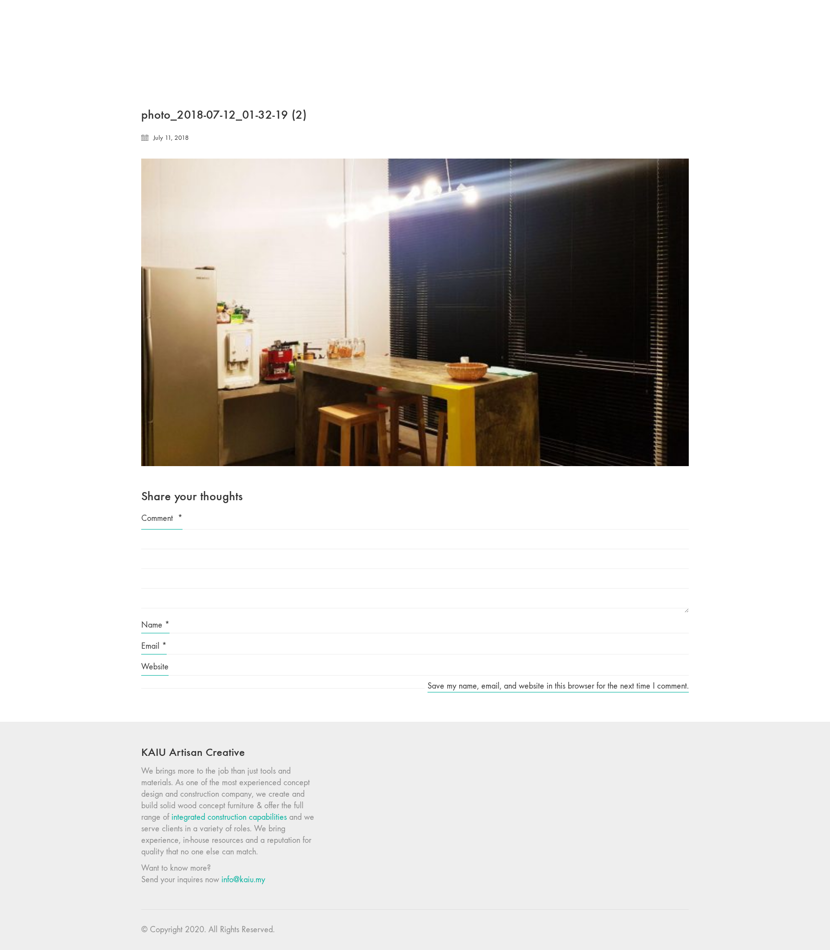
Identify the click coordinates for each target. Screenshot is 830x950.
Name (155, 625)
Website (155, 667)
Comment (162, 518)
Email (154, 646)
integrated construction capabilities (229, 817)
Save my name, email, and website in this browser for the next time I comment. (558, 686)
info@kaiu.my (243, 880)
